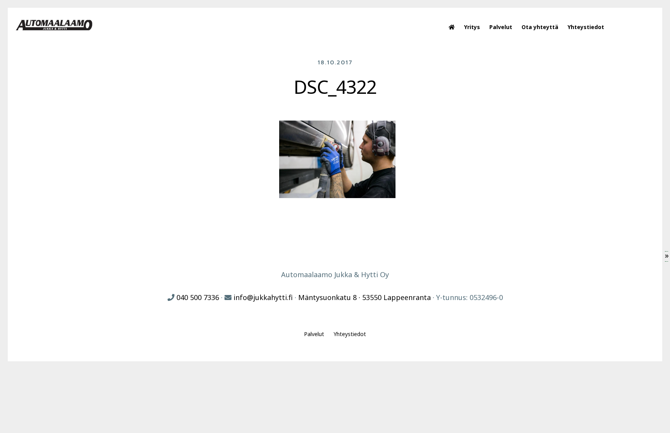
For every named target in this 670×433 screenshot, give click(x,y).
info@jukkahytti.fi (263, 297)
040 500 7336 (197, 297)
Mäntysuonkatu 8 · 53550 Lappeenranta (364, 297)
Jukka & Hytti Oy (54, 25)
